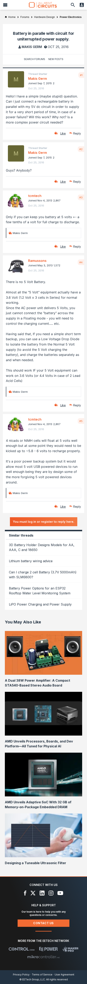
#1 (81, 75)
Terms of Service (42, 974)
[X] (33, 893)
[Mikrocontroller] (43, 956)
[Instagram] (51, 893)
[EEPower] (48, 949)
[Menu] (5, 5)
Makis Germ (32, 47)
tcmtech (34, 196)
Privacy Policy (21, 974)
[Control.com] (21, 949)
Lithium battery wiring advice (31, 561)
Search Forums (34, 59)
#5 (81, 421)
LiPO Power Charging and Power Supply (40, 604)
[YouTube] (60, 893)
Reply (77, 133)
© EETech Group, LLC (32, 979)
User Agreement (64, 974)
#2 (81, 149)
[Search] (73, 5)
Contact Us (43, 923)
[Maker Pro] (71, 949)
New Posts (55, 59)
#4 (81, 262)
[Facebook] (25, 893)
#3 (81, 197)
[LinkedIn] (42, 893)
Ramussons (37, 261)
